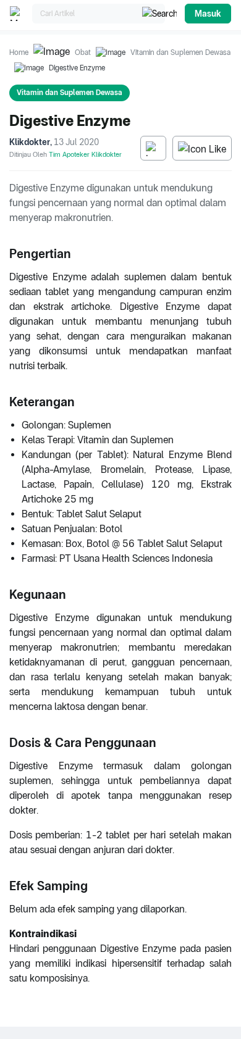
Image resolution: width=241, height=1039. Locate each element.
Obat (83, 52)
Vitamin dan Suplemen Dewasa (180, 52)
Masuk (208, 14)
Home (18, 52)
